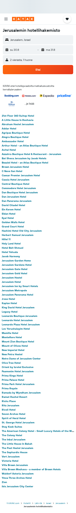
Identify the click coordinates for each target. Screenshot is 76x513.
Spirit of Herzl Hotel (14, 418)
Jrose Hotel (8, 299)
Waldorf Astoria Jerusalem (18, 473)
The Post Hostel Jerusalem (17, 448)
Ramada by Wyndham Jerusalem (21, 392)
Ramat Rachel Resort (14, 397)
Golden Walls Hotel (13, 222)
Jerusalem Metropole (14, 290)
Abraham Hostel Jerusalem (18, 124)
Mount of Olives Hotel (15, 345)
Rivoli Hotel (9, 409)
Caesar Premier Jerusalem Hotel (21, 175)
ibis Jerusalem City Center (17, 486)
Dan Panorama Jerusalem (16, 201)
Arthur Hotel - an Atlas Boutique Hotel (25, 145)
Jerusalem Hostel (12, 277)
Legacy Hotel (9, 311)
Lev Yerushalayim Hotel (16, 328)
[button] (6, 19)
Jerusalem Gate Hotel (14, 269)
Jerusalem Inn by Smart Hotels (20, 286)
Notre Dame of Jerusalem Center (21, 358)
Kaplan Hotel (9, 303)
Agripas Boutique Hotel (16, 132)
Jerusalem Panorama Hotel (17, 294)
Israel (48, 503)
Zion (4, 482)
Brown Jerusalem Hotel (15, 166)
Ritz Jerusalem (10, 405)
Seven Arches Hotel (13, 414)
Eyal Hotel (8, 218)
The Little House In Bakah (17, 443)
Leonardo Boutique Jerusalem (19, 316)
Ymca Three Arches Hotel (17, 477)
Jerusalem (60, 503)
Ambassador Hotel (13, 141)
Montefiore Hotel (12, 337)
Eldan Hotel (8, 213)
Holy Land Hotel (11, 243)
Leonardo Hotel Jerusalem (17, 320)
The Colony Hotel (12, 435)
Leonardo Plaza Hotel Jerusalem (21, 324)
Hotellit (27, 503)
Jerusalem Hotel (11, 281)
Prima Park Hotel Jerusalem (18, 384)
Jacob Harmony (11, 256)
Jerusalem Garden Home (16, 260)
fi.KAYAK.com (13, 503)
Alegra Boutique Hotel (15, 137)
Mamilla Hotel (10, 333)
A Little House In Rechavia (17, 120)
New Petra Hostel (12, 354)
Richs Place (9, 401)
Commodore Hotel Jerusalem (19, 188)
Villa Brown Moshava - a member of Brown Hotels (31, 469)
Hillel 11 (6, 239)
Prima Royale (9, 388)
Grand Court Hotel (13, 226)
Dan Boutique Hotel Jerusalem (20, 192)
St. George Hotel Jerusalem (18, 422)
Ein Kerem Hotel (11, 209)
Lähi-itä (38, 503)
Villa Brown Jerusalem (15, 465)
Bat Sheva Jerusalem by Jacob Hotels (24, 158)
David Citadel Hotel (13, 205)
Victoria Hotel (10, 460)
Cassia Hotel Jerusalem (15, 179)
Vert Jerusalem (11, 456)
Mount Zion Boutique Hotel (18, 341)
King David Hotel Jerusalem (18, 307)
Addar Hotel (9, 128)
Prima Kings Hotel (12, 375)
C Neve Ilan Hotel (12, 171)
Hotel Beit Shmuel (12, 247)
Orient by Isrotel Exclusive (17, 367)
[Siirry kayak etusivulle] (23, 19)
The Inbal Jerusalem (13, 439)
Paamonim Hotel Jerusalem (18, 371)
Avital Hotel (9, 149)
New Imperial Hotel (13, 350)
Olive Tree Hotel (11, 362)
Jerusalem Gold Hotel (14, 273)
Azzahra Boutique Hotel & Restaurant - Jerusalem (31, 154)
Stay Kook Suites (12, 426)
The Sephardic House (14, 452)
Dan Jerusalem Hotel (14, 196)
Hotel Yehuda (10, 252)
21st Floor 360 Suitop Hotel (18, 115)
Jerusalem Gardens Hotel (17, 264)
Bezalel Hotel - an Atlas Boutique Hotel (25, 162)
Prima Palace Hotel (13, 379)
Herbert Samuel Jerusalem (17, 235)
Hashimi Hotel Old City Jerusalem (22, 230)
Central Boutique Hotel (15, 183)
